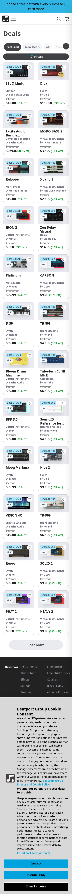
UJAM (12, 238)
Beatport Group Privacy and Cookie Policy (40, 782)
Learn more (35, 9)
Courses (52, 679)
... (66, 45)
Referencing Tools (50, 427)
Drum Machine (49, 331)
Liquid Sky (50, 238)
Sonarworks (50, 430)
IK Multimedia (52, 142)
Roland (13, 334)
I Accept (36, 863)
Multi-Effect (13, 187)
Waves (13, 286)
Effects (24, 679)
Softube (48, 382)
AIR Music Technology (57, 190)
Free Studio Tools (58, 673)
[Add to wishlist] (29, 67)
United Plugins (18, 190)
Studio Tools (28, 673)
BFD (11, 430)
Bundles (25, 692)
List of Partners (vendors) (33, 853)
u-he (46, 94)
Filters (38, 56)
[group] (18, 84)
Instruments (28, 667)
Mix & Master (13, 282)
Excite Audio (16, 142)
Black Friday (55, 686)
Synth (43, 91)
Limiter (10, 91)
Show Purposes (36, 886)
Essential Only (36, 875)
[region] (36, 795)
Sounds (25, 686)
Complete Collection (18, 138)
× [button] (68, 6)
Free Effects (55, 667)
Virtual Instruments (52, 138)
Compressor (47, 378)
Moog (12, 478)
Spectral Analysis (16, 523)
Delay (43, 235)
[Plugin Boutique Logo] (5, 19)
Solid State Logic (19, 94)
